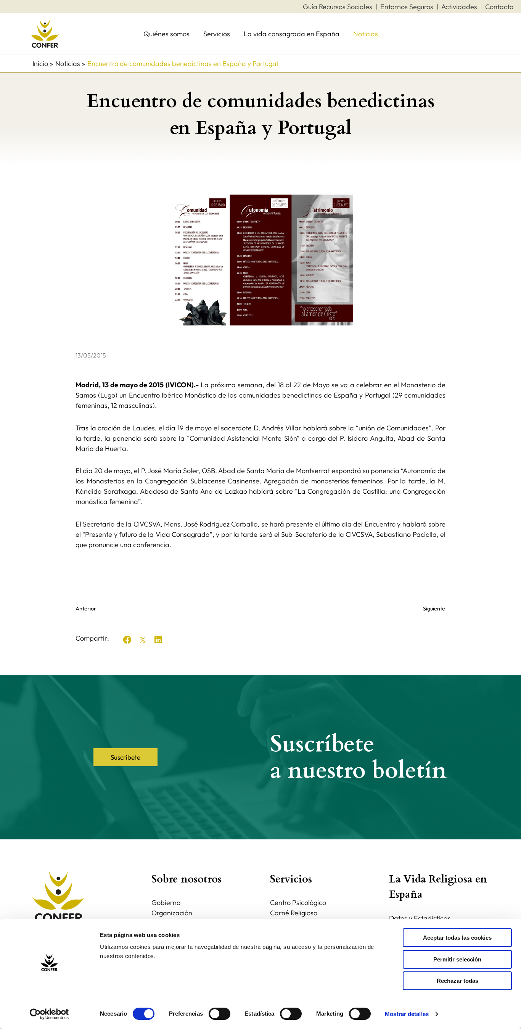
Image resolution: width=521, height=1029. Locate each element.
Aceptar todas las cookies (457, 937)
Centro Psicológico (298, 902)
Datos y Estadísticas (420, 918)
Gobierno (165, 902)
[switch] (219, 1014)
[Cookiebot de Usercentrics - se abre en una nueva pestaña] (49, 1014)
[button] (127, 640)
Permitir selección (457, 959)
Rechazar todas (457, 980)
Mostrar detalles (407, 1014)
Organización (171, 912)
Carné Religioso (293, 912)
